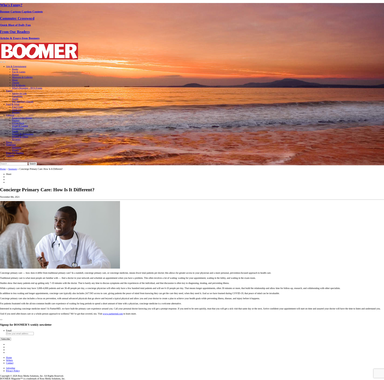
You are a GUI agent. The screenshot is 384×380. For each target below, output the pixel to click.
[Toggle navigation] (1, 62)
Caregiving (17, 96)
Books (15, 69)
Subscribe (5, 339)
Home (3, 169)
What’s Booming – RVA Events (27, 88)
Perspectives (18, 128)
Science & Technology (23, 134)
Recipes (16, 112)
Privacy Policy (13, 370)
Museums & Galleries (22, 77)
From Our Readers (15, 153)
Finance (16, 120)
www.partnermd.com (113, 313)
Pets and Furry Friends (22, 101)
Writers (9, 360)
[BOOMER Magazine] (39, 58)
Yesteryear (11, 145)
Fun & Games (18, 72)
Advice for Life (19, 93)
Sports (15, 131)
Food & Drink (13, 104)
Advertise (10, 368)
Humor (15, 74)
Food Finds (17, 107)
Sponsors (12, 169)
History (15, 150)
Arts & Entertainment (16, 66)
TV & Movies (18, 85)
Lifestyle (10, 115)
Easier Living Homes (22, 118)
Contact (9, 363)
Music (15, 80)
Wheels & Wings (20, 136)
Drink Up (16, 109)
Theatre (15, 82)
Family (9, 90)
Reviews (16, 139)
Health (15, 99)
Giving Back (18, 123)
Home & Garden (20, 126)
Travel (9, 142)
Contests (10, 155)
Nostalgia (16, 147)
